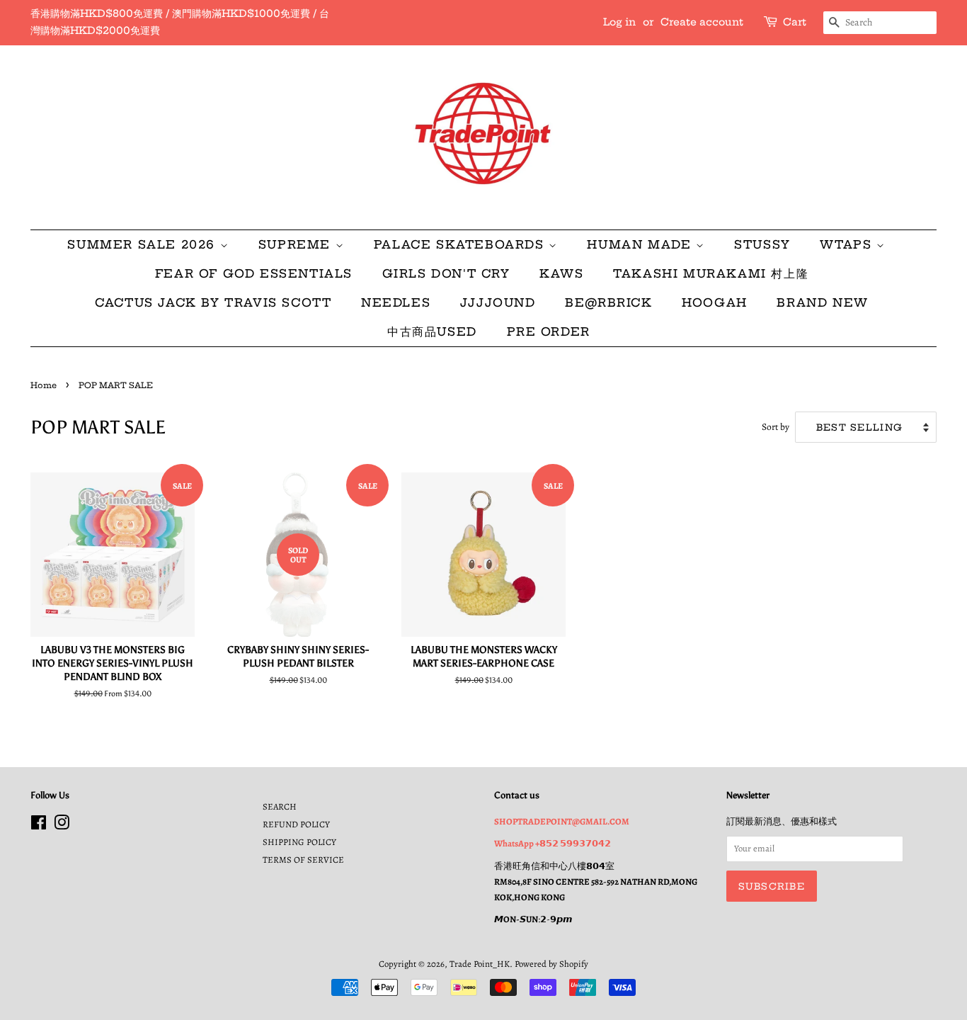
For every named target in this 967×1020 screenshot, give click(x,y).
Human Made (641, 244)
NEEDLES (395, 302)
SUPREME (297, 244)
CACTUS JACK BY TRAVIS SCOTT (213, 302)
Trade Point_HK (480, 964)
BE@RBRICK (608, 302)
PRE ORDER (548, 331)
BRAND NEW (822, 302)
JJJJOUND (498, 302)
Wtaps (848, 244)
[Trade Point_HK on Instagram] (61, 826)
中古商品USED (432, 331)
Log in (619, 22)
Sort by (775, 427)
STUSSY (762, 244)
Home (43, 385)
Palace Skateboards (461, 244)
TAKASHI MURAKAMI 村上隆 (710, 273)
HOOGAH (715, 302)
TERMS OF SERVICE (303, 860)
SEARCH (280, 806)
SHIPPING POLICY (299, 842)
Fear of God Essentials (254, 273)
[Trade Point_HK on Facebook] (38, 826)
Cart (794, 22)
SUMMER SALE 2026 (143, 244)
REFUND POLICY (296, 824)
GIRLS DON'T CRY (446, 273)
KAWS (561, 273)
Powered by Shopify (551, 964)
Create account (701, 22)
